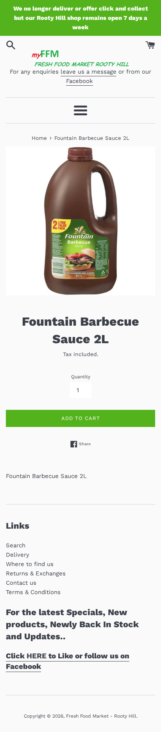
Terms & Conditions (33, 592)
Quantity (80, 376)
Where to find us (30, 564)
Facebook (79, 81)
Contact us (21, 582)
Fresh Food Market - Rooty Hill (101, 716)
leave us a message (88, 71)
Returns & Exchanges (36, 573)
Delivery (17, 554)
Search (15, 545)
